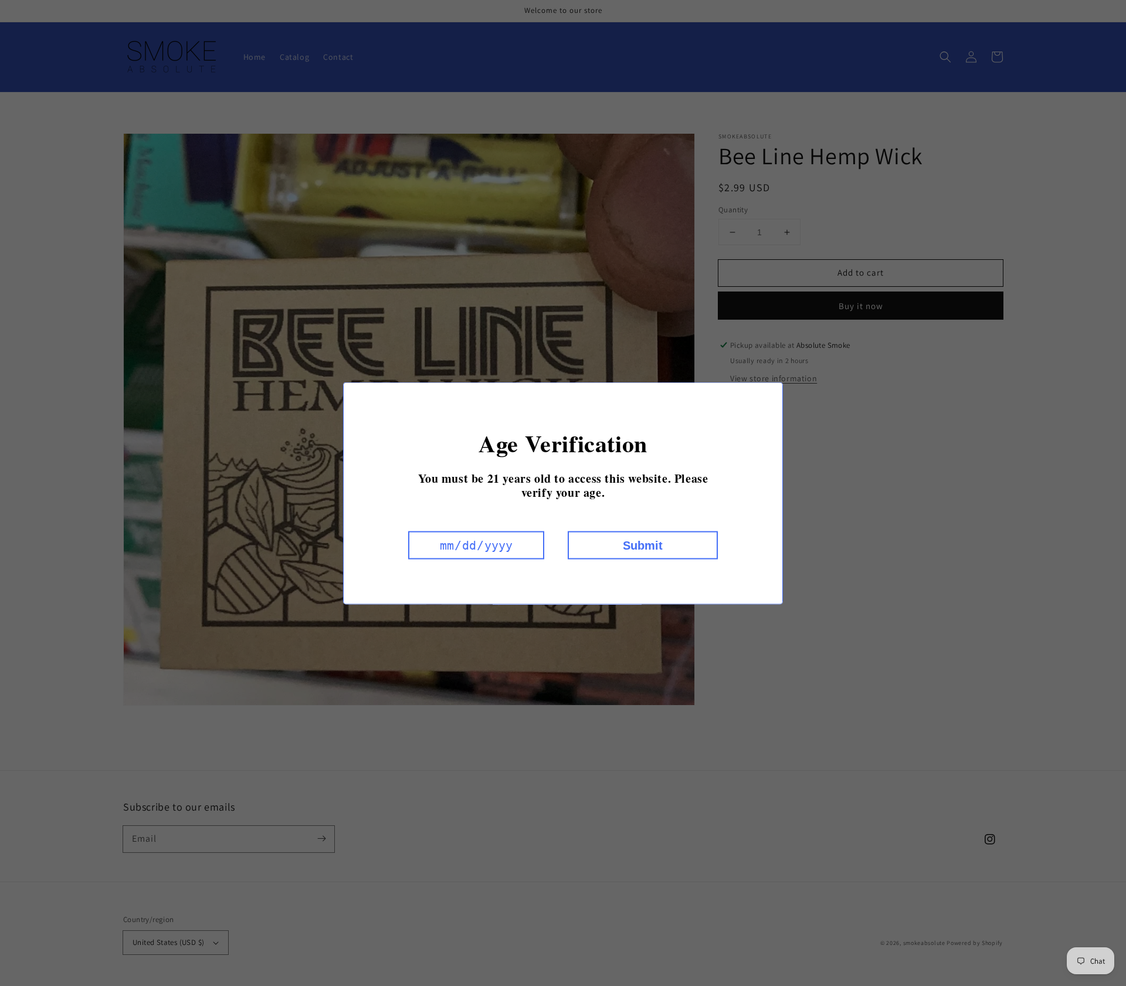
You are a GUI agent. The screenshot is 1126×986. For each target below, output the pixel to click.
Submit (643, 544)
